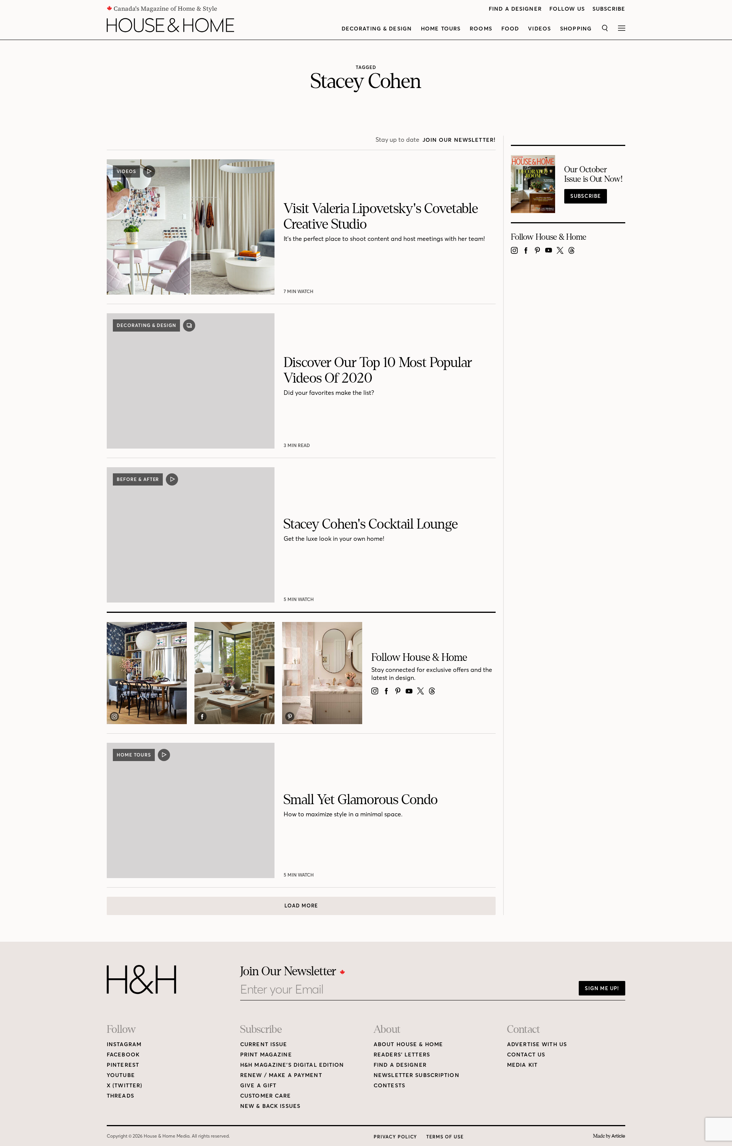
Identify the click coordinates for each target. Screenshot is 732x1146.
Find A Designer (515, 9)
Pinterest (123, 1065)
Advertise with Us (537, 1044)
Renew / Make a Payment (281, 1075)
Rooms (481, 29)
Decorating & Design (377, 29)
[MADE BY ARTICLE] (609, 1136)
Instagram (124, 1044)
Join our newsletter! (459, 140)
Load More (301, 905)
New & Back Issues (270, 1106)
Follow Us (567, 9)
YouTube (121, 1075)
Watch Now (300, 291)
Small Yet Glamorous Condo (361, 799)
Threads (120, 1096)
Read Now (297, 445)
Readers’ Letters (402, 1054)
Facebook (123, 1054)
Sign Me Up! (602, 988)
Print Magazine (266, 1054)
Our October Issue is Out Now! (593, 174)
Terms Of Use (445, 1137)
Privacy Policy (395, 1137)
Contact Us (526, 1054)
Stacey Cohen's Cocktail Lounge (371, 524)
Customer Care (265, 1096)
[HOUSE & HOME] (170, 25)
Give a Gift (258, 1085)
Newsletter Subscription (416, 1075)
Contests (389, 1085)
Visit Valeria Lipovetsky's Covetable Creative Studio (381, 216)
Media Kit (522, 1065)
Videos (539, 29)
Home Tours (441, 29)
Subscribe (608, 9)
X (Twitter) (124, 1085)
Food (510, 29)
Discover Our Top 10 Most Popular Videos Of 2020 (378, 370)
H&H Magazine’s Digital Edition (292, 1065)
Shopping (576, 29)
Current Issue (263, 1044)
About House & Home (408, 1044)
